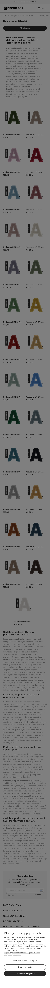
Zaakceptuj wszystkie (25, 974)
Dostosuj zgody (25, 967)
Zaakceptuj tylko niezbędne (25, 960)
